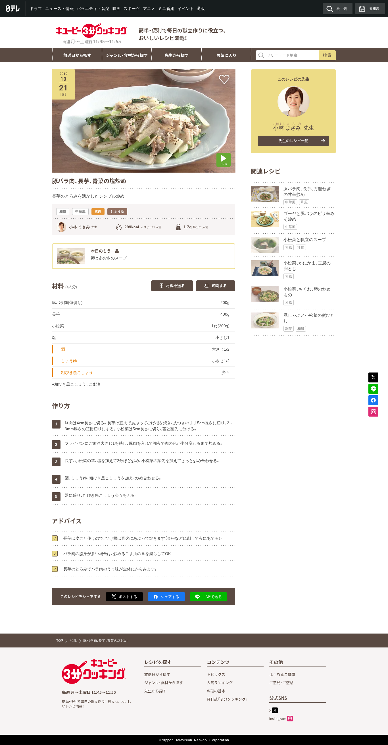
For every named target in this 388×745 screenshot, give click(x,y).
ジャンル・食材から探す (127, 55)
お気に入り (226, 55)
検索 (327, 55)
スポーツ (132, 8)
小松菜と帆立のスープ (304, 239)
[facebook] (373, 400)
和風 (304, 202)
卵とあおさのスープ (109, 258)
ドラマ (36, 8)
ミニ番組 (166, 8)
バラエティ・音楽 (93, 8)
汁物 (300, 247)
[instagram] (373, 412)
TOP (59, 641)
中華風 (290, 202)
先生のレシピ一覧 (293, 140)
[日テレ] (13, 8)
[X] (373, 377)
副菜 (288, 329)
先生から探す (177, 55)
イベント (185, 8)
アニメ (149, 8)
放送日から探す (77, 55)
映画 (116, 8)
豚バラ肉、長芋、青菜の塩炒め (105, 641)
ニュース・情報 (59, 8)
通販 (201, 8)
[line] (373, 389)
